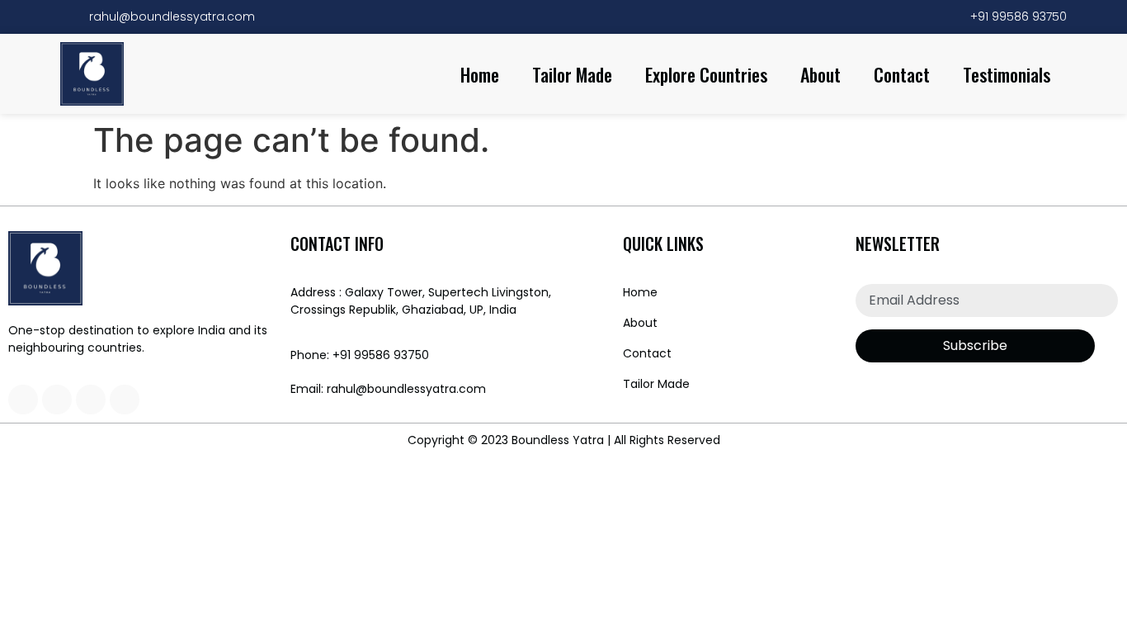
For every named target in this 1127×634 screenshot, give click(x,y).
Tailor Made (572, 74)
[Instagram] (23, 399)
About (820, 74)
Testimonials (1006, 74)
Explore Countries (706, 74)
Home (479, 74)
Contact (902, 74)
